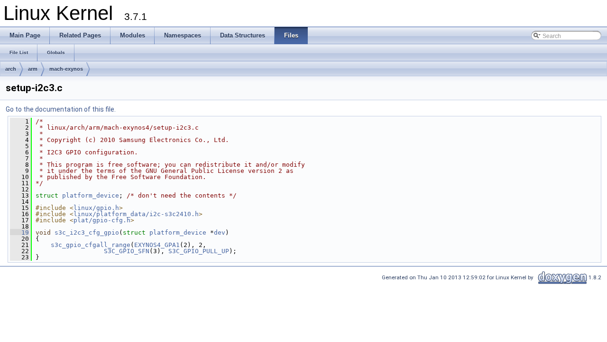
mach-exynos (66, 69)
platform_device (90, 195)
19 (19, 232)
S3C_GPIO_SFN (126, 251)
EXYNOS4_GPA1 (157, 244)
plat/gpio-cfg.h (102, 220)
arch (10, 69)
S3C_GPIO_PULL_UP (198, 251)
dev (219, 232)
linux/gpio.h (96, 207)
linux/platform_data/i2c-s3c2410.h (136, 214)
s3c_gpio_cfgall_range (90, 244)
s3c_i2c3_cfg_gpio (87, 232)
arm (32, 69)
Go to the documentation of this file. (61, 109)
